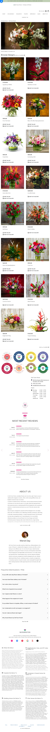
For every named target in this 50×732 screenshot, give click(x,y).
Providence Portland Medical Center (12, 676)
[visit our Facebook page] (17, 641)
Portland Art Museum (30, 717)
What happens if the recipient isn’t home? (12, 598)
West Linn (34, 662)
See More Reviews (25, 479)
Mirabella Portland (35, 703)
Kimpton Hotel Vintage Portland (40, 709)
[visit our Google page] (27, 641)
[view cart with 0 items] (48, 11)
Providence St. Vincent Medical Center (12, 678)
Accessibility (22, 726)
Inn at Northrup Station (43, 706)
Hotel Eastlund (34, 707)
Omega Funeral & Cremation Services (40, 683)
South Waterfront (42, 654)
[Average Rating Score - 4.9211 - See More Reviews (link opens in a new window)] (25, 413)
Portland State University (41, 707)
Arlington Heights (41, 660)
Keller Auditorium (36, 716)
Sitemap (29, 726)
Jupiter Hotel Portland (14, 709)
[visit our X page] (37, 641)
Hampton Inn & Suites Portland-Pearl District (34, 713)
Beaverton (43, 662)
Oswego (37, 658)
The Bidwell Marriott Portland (7, 707)
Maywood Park (37, 655)
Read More (24, 621)
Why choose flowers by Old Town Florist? (12, 617)
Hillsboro (39, 659)
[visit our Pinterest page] (22, 641)
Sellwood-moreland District (34, 654)
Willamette (28, 658)
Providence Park (38, 715)
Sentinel (35, 714)
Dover (34, 658)
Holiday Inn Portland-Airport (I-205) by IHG (15, 703)
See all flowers (19, 55)
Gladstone (31, 663)
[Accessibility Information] (1, 1)
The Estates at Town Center (39, 712)
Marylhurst (43, 659)
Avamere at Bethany (39, 700)
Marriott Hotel (28, 707)
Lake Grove (32, 655)
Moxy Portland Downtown (7, 704)
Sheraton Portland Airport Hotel (18, 706)
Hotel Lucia (13, 708)
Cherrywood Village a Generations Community (38, 705)
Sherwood (44, 661)
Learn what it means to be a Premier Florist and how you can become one (25, 637)
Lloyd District (40, 653)
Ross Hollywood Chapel (41, 686)
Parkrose (42, 655)
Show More (18, 448)
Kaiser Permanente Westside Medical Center (13, 683)
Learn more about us (24, 525)
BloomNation (33, 635)
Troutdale (27, 662)
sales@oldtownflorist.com (39, 385)
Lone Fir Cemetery (41, 679)
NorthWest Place (29, 708)
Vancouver (44, 663)
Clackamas (31, 659)
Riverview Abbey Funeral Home (36, 689)
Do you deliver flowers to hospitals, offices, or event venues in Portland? (20, 603)
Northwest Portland (33, 660)
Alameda (31, 661)
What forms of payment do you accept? (12, 589)
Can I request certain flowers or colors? (12, 594)
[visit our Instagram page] (12, 641)
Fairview (27, 663)
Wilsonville (39, 662)
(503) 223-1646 (37, 383)
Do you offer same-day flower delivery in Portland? (15, 574)
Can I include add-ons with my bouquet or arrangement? (16, 608)
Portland (40, 663)
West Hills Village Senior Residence (32, 706)
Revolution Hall (43, 716)
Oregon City (39, 661)
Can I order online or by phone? (10, 584)
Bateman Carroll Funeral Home (41, 690)
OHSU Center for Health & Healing (14, 680)
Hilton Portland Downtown (37, 708)
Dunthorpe (28, 660)
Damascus (28, 655)
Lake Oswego (35, 663)
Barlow (31, 658)
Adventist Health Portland (13, 685)
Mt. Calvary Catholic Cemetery (31, 686)
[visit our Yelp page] (32, 641)
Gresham (35, 659)
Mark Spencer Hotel (40, 714)
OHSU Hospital (13, 675)
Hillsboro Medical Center (9, 687)
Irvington (27, 661)
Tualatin (31, 662)
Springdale (41, 658)
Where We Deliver (8, 648)
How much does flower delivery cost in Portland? (14, 579)
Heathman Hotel (9, 706)
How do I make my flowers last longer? (12, 613)
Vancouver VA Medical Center (11, 689)
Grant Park (35, 661)
